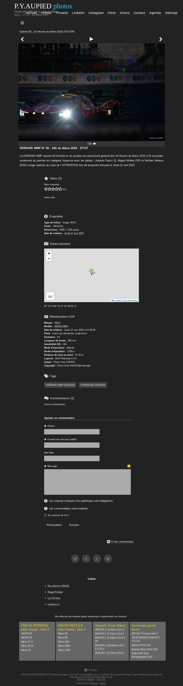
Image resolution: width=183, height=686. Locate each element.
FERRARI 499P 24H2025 (60, 385)
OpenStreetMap (130, 300)
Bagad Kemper (55, 592)
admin (103, 683)
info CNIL (101, 679)
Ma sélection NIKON (58, 586)
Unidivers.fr (54, 604)
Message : (53, 466)
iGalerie (94, 683)
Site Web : (49, 452)
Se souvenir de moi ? (59, 515)
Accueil (31, 13)
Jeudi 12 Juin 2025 (74, 233)
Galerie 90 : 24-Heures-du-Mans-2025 (41, 31)
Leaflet (117, 300)
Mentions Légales (86, 679)
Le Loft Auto (54, 598)
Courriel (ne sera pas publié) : (63, 439)
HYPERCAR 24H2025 (93, 385)
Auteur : (52, 426)
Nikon (57, 322)
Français (90, 670)
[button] (91, 272)
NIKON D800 (61, 326)
